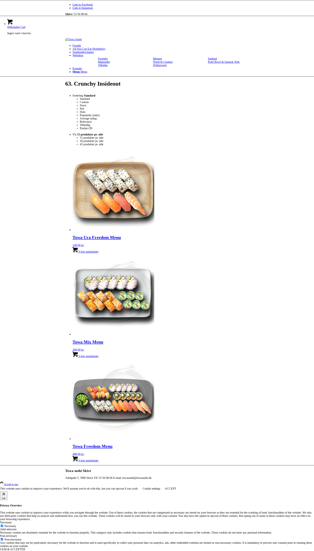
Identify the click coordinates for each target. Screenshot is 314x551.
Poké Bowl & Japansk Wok (224, 61)
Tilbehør (103, 65)
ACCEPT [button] (170, 488)
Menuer (157, 58)
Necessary (10, 526)
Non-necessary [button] (8, 535)
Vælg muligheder (88, 251)
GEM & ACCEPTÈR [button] (12, 549)
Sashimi (212, 58)
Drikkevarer (160, 65)
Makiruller (104, 61)
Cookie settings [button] (151, 488)
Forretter (103, 58)
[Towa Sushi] (73, 39)
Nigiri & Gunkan (163, 61)
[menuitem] (161, 45)
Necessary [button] (6, 522)
